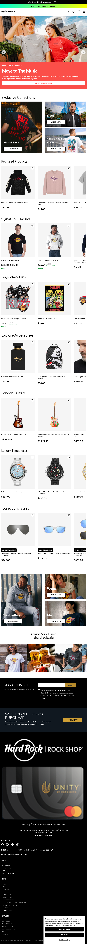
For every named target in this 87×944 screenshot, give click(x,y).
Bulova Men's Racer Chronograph (13, 492)
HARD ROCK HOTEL (8, 926)
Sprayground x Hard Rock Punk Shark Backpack (51, 377)
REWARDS (5, 934)
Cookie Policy (72, 925)
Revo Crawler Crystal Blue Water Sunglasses (54, 553)
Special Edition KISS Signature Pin (13, 318)
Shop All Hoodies (8, 873)
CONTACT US (6, 884)
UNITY (4, 931)
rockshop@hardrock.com (17, 854)
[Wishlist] (73, 11)
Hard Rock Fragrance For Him (12, 376)
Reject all (64, 935)
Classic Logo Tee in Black (10, 260)
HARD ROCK (6, 921)
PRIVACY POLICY (7, 897)
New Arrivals (7, 865)
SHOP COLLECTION (43, 83)
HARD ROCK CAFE (7, 923)
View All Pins (6, 868)
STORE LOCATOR (7, 910)
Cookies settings (8, 900)
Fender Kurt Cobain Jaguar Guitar (13, 434)
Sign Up (70, 685)
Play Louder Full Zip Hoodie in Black (14, 202)
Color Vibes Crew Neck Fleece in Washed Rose (53, 203)
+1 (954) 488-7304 (15, 850)
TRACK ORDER (6, 894)
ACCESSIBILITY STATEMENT (10, 905)
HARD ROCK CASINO (8, 929)
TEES (3, 871)
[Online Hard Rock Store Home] (8, 11)
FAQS (3, 886)
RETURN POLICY (7, 889)
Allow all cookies (64, 929)
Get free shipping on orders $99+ (43, 2)
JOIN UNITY (73, 720)
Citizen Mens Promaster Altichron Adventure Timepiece (54, 492)
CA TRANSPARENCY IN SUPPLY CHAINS (14, 902)
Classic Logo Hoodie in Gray (48, 260)
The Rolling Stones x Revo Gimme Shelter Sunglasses (16, 554)
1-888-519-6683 (51, 850)
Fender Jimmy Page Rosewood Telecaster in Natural (53, 435)
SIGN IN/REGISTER (8, 892)
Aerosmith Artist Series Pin (47, 318)
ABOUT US (5, 908)
